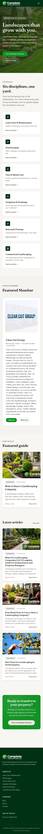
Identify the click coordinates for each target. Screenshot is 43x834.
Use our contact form (10, 817)
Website (11, 420)
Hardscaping (7, 778)
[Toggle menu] (38, 3)
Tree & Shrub (10, 658)
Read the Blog (11, 60)
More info (24, 420)
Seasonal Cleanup (9, 787)
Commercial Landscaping (11, 790)
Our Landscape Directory (15, 54)
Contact (5, 806)
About (5, 803)
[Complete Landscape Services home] (11, 3)
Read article (32, 504)
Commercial (10, 482)
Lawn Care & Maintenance (11, 775)
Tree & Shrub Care (9, 781)
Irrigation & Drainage (9, 784)
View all (36, 523)
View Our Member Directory (21, 723)
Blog (4, 800)
